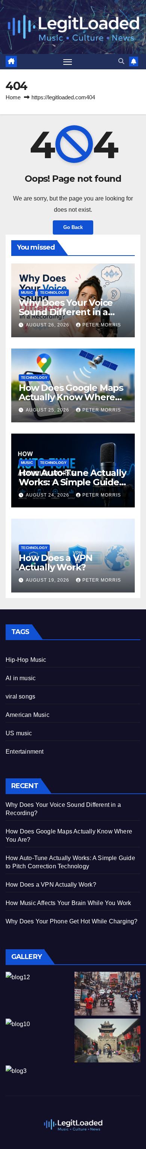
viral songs (20, 696)
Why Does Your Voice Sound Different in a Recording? (66, 312)
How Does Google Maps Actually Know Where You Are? (71, 397)
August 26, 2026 (48, 325)
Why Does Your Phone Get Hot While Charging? (72, 921)
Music (27, 292)
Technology (53, 292)
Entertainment (25, 751)
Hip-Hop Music (26, 660)
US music (19, 733)
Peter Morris (101, 325)
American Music (27, 715)
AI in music (21, 678)
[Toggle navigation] (68, 62)
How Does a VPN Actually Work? (55, 562)
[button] (121, 61)
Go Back (73, 227)
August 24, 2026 (48, 495)
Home (13, 97)
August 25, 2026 (48, 410)
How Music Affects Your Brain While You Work (68, 903)
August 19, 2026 (48, 580)
